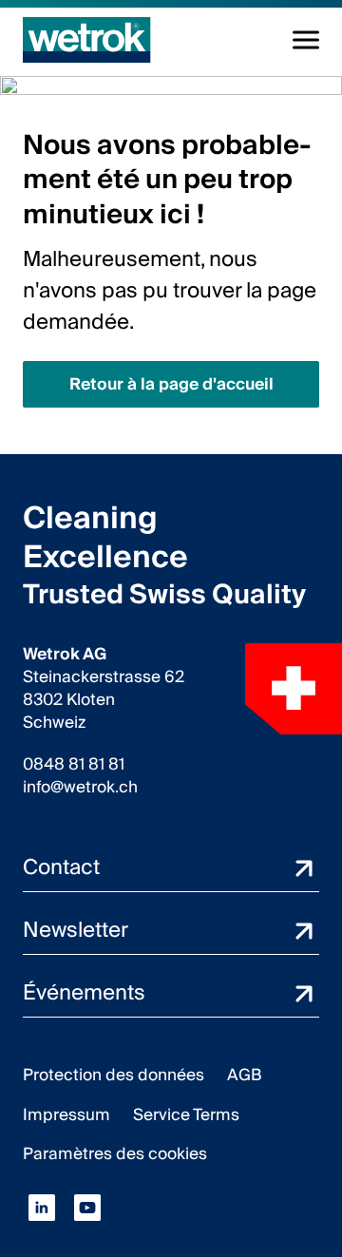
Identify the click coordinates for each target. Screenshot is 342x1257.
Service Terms (186, 1115)
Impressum (66, 1115)
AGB (244, 1075)
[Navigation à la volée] (306, 40)
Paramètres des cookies (115, 1154)
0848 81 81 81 (73, 764)
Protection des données (113, 1075)
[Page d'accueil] (87, 40)
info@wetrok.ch (80, 787)
